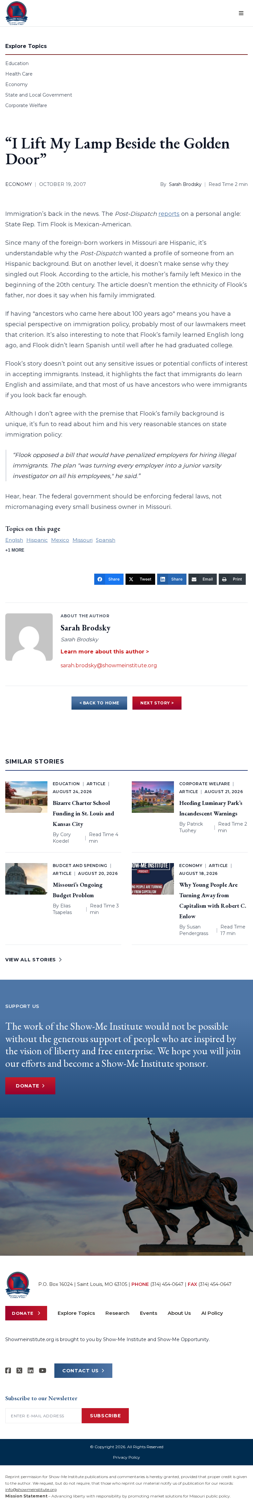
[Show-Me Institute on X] (19, 1370)
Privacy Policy (126, 1457)
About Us (179, 1313)
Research (117, 1313)
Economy (16, 84)
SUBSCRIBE (105, 1416)
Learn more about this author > (105, 652)
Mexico (60, 540)
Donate (27, 1086)
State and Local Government (38, 95)
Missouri (82, 540)
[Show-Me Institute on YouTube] (42, 1370)
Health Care (19, 74)
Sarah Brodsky (185, 184)
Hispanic (37, 540)
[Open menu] (241, 13)
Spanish (105, 540)
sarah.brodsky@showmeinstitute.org (109, 665)
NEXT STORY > (157, 702)
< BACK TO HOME (99, 702)
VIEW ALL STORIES (30, 960)
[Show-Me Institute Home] (16, 13)
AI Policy (212, 1313)
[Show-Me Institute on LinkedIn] (31, 1370)
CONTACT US (80, 1371)
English (14, 540)
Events (148, 1313)
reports (169, 213)
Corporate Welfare (26, 105)
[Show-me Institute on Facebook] (8, 1370)
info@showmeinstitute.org (31, 1489)
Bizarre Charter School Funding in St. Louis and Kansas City (83, 813)
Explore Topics (76, 1313)
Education (17, 63)
